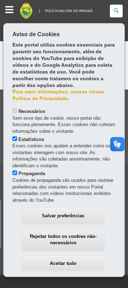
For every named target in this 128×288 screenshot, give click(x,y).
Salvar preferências (63, 215)
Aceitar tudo (63, 263)
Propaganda (31, 173)
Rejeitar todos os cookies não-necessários (63, 240)
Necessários (31, 111)
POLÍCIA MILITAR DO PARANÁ (68, 11)
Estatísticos (31, 139)
